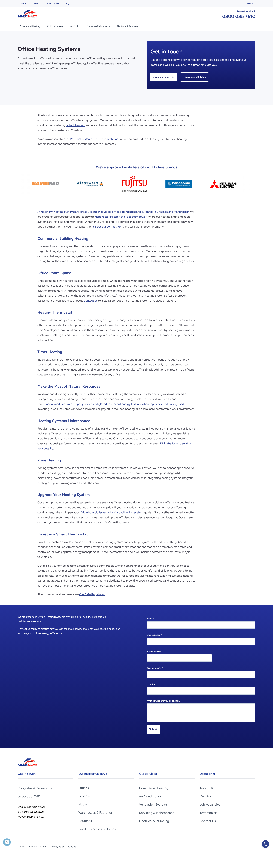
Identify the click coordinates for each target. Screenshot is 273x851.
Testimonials (208, 813)
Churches (85, 821)
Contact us (90, 300)
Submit (153, 729)
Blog (67, 3)
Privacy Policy (57, 846)
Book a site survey (164, 76)
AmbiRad (112, 139)
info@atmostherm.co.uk (35, 788)
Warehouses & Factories (95, 812)
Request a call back (194, 76)
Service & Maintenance (98, 26)
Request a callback (246, 11)
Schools (84, 796)
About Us (206, 788)
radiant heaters (75, 125)
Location (152, 684)
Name (150, 618)
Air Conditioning (55, 26)
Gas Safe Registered (92, 594)
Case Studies (52, 3)
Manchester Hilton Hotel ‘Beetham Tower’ (120, 216)
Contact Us (208, 821)
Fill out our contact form (108, 226)
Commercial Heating (30, 26)
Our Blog (206, 796)
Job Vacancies (210, 804)
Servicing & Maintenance (156, 813)
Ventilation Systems (153, 804)
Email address (154, 635)
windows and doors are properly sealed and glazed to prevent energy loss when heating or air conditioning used (113, 404)
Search (249, 3)
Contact (24, 3)
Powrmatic (77, 139)
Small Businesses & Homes (97, 829)
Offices (83, 788)
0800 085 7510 (238, 16)
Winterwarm (92, 139)
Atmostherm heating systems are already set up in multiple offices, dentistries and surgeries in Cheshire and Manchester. (113, 212)
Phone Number (155, 651)
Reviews (71, 846)
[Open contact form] (265, 844)
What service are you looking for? (163, 700)
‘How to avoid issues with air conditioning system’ (112, 512)
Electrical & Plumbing (127, 26)
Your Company (155, 668)
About (37, 3)
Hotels (83, 804)
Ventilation (75, 26)
